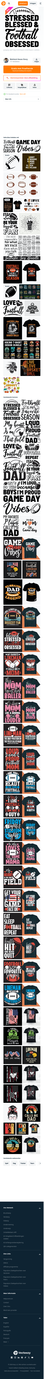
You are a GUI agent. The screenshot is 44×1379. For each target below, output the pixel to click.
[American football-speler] (11, 399)
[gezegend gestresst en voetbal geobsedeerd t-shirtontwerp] (21, 854)
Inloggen (33, 3)
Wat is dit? (23, 94)
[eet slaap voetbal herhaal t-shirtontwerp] (21, 1138)
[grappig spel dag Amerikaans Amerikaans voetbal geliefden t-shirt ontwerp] (9, 149)
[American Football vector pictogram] (12, 179)
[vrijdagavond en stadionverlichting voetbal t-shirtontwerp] (21, 1043)
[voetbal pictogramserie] (21, 220)
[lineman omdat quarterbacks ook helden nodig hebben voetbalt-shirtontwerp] (21, 1209)
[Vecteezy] (3, 3)
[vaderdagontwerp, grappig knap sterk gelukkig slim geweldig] (12, 198)
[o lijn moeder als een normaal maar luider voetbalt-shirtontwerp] (21, 925)
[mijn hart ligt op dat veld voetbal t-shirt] (21, 1090)
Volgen (36, 61)
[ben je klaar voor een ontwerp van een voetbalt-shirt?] (21, 996)
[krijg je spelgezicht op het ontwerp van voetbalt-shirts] (21, 1114)
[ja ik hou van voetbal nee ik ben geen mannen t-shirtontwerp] (21, 1020)
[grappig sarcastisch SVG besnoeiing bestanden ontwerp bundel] (21, 306)
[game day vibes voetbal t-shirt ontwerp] (21, 743)
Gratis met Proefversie (22, 69)
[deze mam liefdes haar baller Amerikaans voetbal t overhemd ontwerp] (21, 901)
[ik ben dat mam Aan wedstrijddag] (13, 720)
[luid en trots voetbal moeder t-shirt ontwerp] (21, 972)
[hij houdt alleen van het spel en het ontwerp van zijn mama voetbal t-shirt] (21, 1067)
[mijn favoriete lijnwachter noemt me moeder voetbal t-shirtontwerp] (21, 878)
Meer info (8, 103)
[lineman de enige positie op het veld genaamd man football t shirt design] (21, 949)
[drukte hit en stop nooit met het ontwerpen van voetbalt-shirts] (21, 1161)
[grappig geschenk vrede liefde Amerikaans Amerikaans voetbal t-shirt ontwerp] (12, 1269)
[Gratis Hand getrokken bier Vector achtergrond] (14, 282)
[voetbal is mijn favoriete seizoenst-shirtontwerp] (21, 1185)
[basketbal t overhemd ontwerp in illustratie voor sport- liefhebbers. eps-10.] (13, 476)
